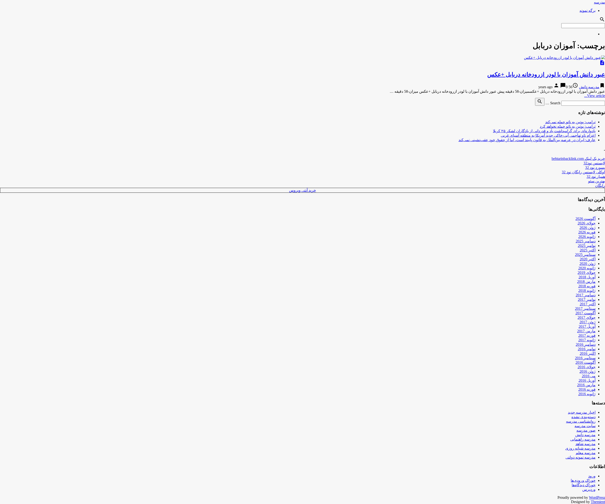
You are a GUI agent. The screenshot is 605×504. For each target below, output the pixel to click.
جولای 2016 (587, 367)
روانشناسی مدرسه (581, 421)
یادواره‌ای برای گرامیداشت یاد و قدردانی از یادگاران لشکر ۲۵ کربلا (544, 131)
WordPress (597, 497)
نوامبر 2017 (587, 300)
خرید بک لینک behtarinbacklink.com (578, 159)
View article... (594, 96)
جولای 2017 (587, 318)
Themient (598, 502)
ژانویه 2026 (587, 237)
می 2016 (589, 376)
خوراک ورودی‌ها (583, 480)
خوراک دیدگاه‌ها (584, 485)
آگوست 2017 (585, 313)
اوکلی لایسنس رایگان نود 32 (583, 172)
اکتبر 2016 (588, 353)
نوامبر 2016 (587, 349)
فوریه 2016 (587, 389)
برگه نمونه (587, 11)
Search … (552, 103)
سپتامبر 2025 (585, 255)
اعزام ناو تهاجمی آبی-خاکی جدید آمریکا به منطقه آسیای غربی (548, 135)
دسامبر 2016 (586, 344)
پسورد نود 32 (595, 168)
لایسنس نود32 (594, 163)
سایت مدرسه (585, 426)
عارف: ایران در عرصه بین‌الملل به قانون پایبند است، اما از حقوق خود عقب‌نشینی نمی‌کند (527, 140)
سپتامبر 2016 (585, 358)
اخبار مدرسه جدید (582, 412)
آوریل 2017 (587, 326)
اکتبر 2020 (588, 259)
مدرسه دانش (589, 87)
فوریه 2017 (587, 335)
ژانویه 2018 (587, 291)
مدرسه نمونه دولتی (581, 457)
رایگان (600, 186)
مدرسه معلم (586, 453)
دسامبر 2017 (586, 295)
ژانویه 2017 (587, 340)
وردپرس (589, 489)
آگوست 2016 (585, 362)
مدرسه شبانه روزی (580, 448)
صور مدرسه (586, 430)
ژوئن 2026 (587, 228)
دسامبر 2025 (586, 241)
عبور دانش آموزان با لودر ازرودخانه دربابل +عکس (546, 74)
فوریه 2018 (587, 286)
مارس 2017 (586, 331)
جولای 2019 (587, 273)
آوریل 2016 (587, 380)
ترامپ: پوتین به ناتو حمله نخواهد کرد (568, 126)
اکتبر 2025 (588, 250)
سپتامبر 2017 (585, 309)
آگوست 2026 (585, 219)
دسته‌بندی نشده (583, 417)
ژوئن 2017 (587, 322)
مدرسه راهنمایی (583, 439)
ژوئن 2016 (587, 371)
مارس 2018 (586, 282)
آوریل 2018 (587, 277)
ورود (592, 476)
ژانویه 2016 (587, 394)
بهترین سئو (596, 181)
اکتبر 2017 (588, 304)
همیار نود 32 (596, 177)
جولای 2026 (587, 223)
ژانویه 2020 (587, 268)
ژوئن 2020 (587, 264)
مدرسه (599, 2)
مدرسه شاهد (585, 444)
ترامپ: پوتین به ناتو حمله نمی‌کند (570, 122)
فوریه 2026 (587, 232)
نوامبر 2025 (587, 246)
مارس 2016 (586, 385)
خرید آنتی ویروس (302, 190)
